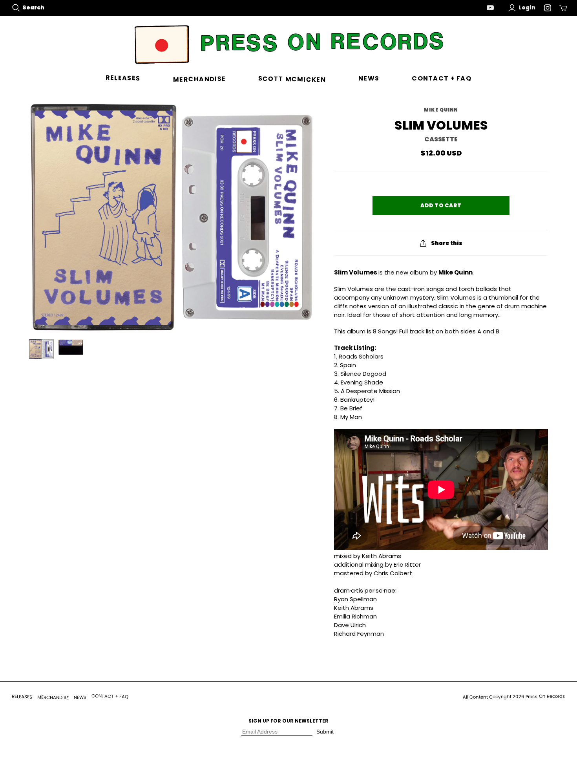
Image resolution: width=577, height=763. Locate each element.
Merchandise (199, 79)
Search (33, 7)
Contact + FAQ (441, 78)
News (368, 78)
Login (527, 7)
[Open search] (16, 8)
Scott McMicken (292, 79)
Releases (123, 78)
